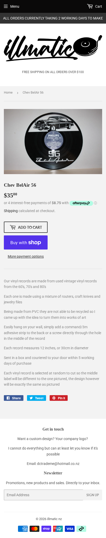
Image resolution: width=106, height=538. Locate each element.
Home (8, 92)
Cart (98, 6)
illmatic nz (54, 519)
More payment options (26, 256)
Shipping (11, 211)
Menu (14, 6)
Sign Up (92, 495)
